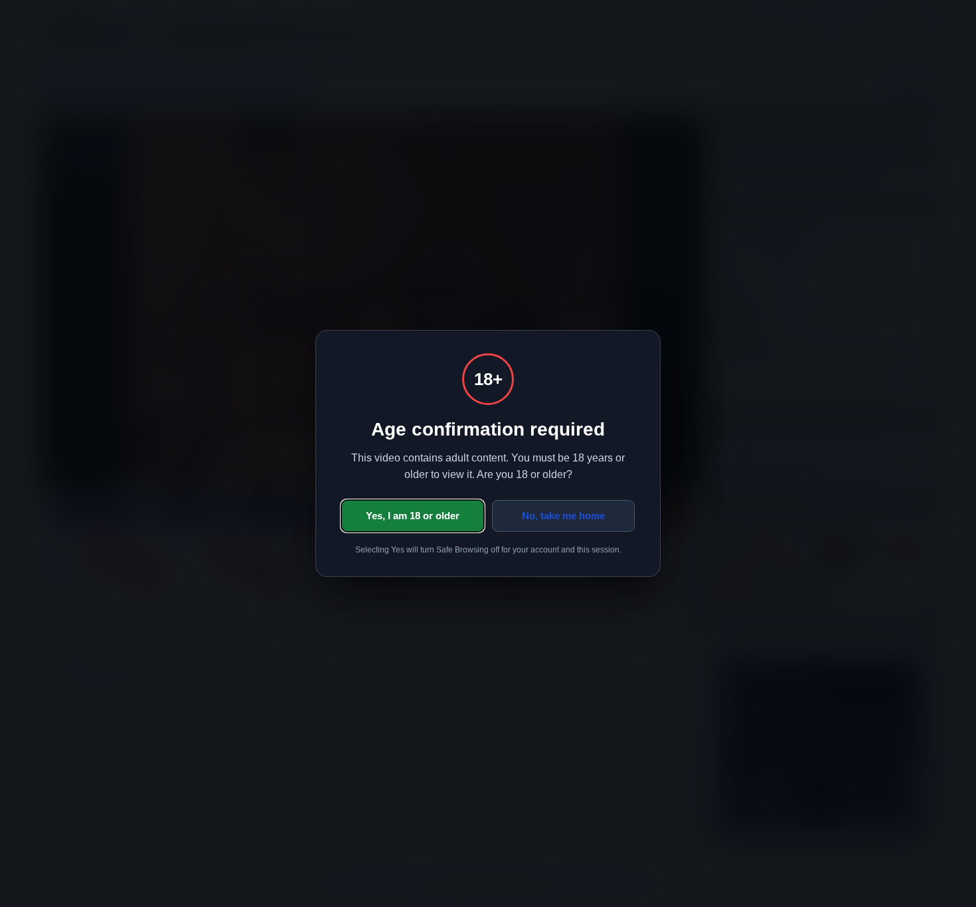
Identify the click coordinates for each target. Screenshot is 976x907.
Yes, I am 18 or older (412, 515)
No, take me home (563, 515)
